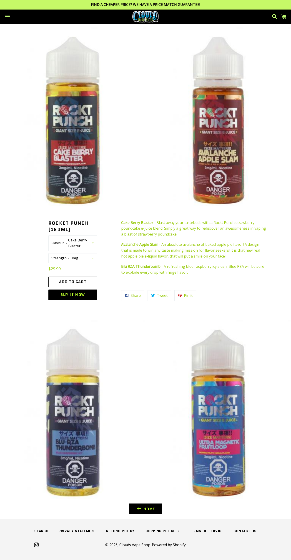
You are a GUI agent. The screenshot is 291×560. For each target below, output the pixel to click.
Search (41, 531)
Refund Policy (120, 531)
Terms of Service (206, 531)
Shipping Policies (162, 531)
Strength (59, 257)
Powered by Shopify (169, 544)
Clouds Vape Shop (134, 544)
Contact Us (245, 531)
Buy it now (72, 294)
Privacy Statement (77, 531)
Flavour (57, 243)
